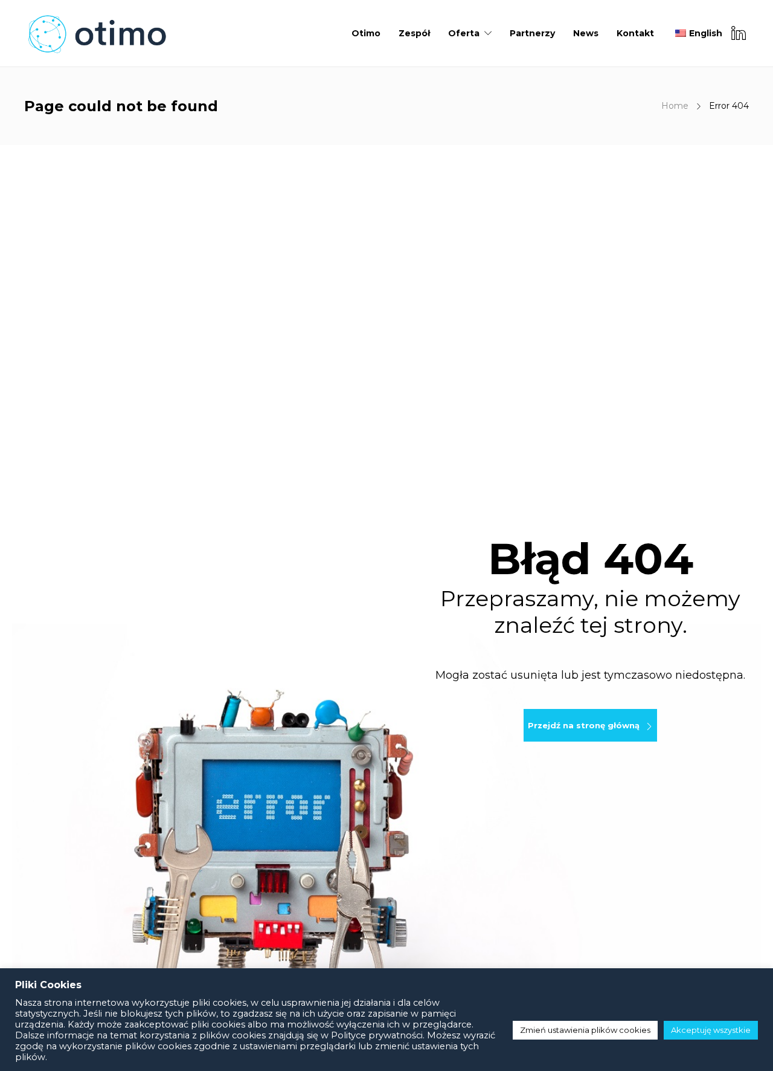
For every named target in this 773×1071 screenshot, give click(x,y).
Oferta (464, 33)
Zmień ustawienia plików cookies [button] (585, 1030)
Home (674, 105)
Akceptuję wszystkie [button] (711, 1030)
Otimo (365, 33)
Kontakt (635, 33)
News (585, 33)
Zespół (414, 33)
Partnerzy (532, 33)
